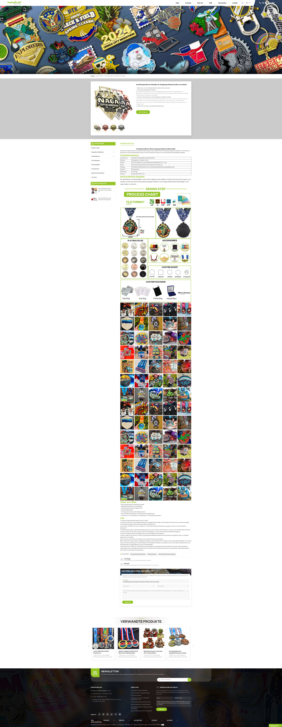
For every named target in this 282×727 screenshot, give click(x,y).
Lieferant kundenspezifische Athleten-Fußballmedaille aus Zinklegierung (152, 652)
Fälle (210, 3)
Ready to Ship (95, 148)
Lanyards (94, 177)
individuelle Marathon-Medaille (139, 690)
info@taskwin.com (102, 696)
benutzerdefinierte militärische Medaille (141, 711)
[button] (193, 645)
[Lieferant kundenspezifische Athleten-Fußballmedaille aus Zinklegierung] (153, 638)
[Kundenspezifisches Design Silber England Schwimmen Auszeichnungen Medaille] (178, 638)
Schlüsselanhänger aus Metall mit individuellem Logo (140, 699)
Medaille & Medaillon (98, 152)
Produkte (188, 3)
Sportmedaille (99, 76)
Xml (131, 724)
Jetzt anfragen (142, 112)
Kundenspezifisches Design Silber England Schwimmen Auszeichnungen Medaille (178, 652)
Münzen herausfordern (98, 173)
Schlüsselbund (96, 156)
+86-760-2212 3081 (268, 3)
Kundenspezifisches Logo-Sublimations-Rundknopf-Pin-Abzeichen (104, 200)
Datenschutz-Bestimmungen (140, 724)
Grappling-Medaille (152, 554)
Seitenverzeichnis (96, 722)
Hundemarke (95, 169)
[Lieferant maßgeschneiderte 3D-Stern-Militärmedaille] (103, 638)
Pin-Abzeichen (96, 160)
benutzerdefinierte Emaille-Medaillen (140, 704)
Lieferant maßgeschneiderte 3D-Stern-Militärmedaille (102, 652)
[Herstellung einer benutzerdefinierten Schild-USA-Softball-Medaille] (128, 638)
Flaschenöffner (96, 164)
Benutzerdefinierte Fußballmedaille (140, 693)
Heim (177, 3)
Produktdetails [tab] (127, 143)
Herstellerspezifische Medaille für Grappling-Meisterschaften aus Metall (141, 581)
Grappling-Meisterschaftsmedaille (138, 554)
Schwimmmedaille (136, 695)
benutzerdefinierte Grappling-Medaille (167, 554)
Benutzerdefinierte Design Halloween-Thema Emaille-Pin (105, 190)
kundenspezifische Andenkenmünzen (141, 702)
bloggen (169, 720)
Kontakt (235, 3)
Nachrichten (222, 3)
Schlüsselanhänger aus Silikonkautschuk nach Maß (141, 707)
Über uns (200, 3)
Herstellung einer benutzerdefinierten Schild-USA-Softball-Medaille (128, 652)
